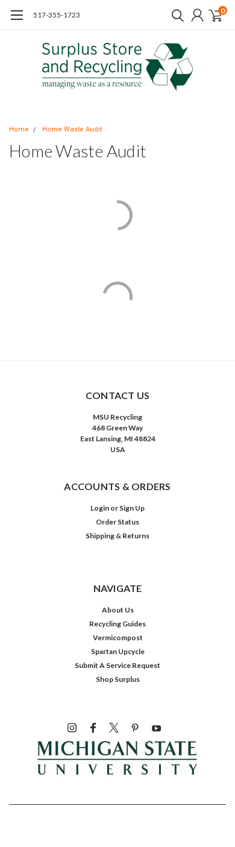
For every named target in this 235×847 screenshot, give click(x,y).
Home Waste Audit (72, 129)
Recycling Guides (117, 623)
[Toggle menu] (16, 21)
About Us (118, 609)
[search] (175, 15)
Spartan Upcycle (118, 651)
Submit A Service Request (117, 665)
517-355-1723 (56, 14)
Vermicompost (118, 637)
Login (99, 507)
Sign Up (132, 507)
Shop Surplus (118, 679)
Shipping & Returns (117, 535)
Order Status (117, 521)
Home (19, 129)
